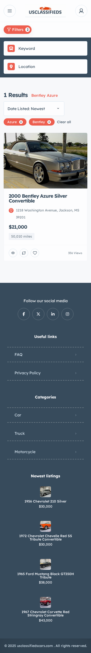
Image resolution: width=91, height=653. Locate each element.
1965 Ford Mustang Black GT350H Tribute (45, 575)
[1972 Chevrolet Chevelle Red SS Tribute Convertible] (45, 526)
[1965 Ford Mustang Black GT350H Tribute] (45, 564)
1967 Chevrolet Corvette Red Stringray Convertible (45, 613)
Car (18, 415)
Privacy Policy (28, 372)
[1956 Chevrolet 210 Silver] (45, 491)
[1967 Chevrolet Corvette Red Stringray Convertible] (45, 602)
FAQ (19, 354)
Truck (20, 433)
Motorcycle (25, 451)
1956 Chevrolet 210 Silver (45, 501)
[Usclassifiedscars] (45, 11)
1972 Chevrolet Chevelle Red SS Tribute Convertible (45, 537)
